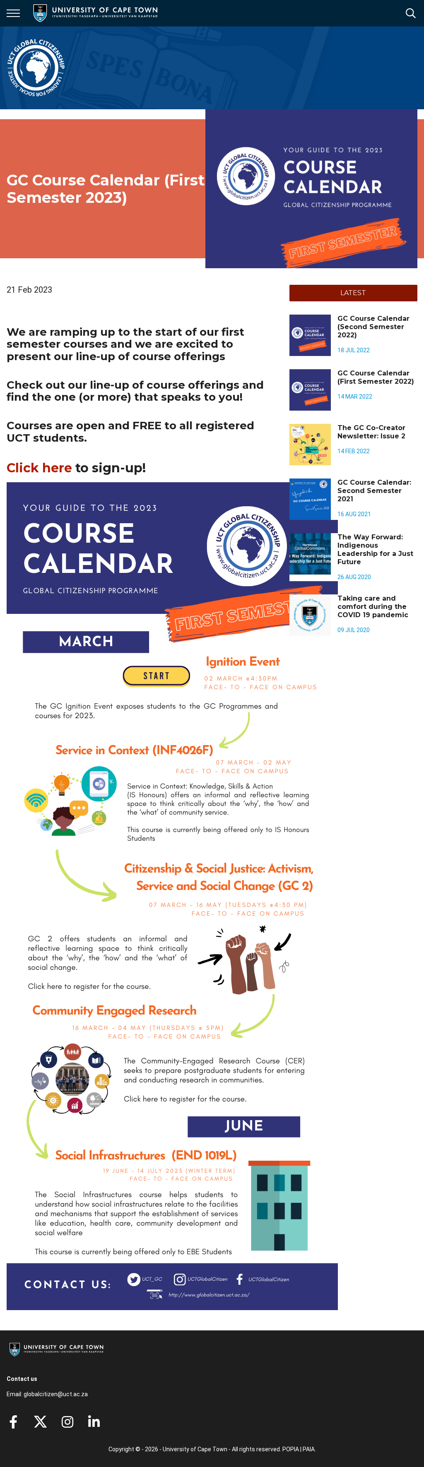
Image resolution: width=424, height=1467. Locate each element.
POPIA (290, 1449)
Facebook (13, 1422)
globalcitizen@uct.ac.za (56, 1394)
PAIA (309, 1449)
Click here (39, 468)
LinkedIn (94, 1422)
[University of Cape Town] (56, 1357)
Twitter (40, 1422)
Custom (67, 1422)
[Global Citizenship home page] (36, 67)
